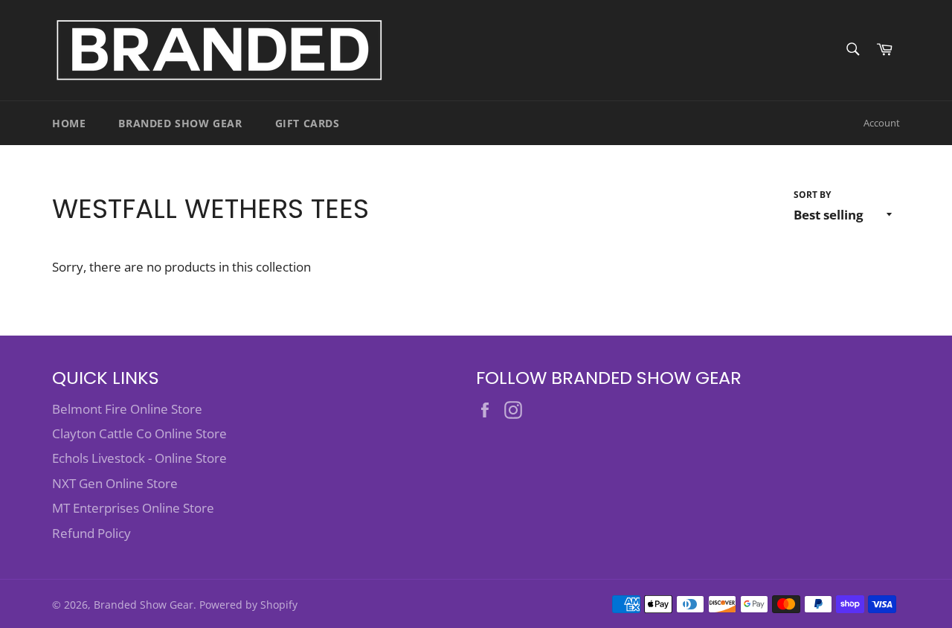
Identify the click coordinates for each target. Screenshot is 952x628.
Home (69, 123)
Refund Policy (91, 533)
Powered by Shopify (248, 604)
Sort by (812, 195)
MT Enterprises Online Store (133, 507)
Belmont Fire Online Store (127, 408)
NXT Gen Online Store (115, 483)
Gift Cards (307, 123)
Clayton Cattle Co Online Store (139, 433)
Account (881, 122)
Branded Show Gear (180, 123)
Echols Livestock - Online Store (139, 458)
